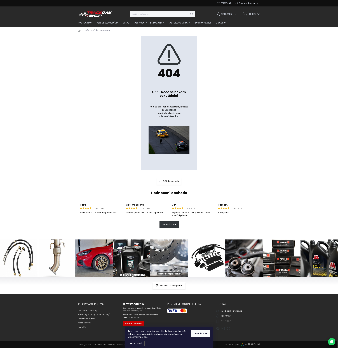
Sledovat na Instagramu (171, 285)
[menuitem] (86, 23)
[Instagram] (223, 328)
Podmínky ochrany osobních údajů (94, 314)
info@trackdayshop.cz (231, 311)
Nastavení (136, 343)
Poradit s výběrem (133, 323)
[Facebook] (218, 328)
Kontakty (82, 327)
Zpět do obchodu (171, 181)
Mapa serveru (84, 322)
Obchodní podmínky (87, 310)
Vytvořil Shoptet (231, 344)
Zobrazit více (169, 224)
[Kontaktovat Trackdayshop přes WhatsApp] (331, 341)
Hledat (191, 14)
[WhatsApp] (228, 328)
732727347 (226, 316)
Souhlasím (201, 333)
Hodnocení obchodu (169, 193)
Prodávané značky (86, 318)
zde (146, 336)
